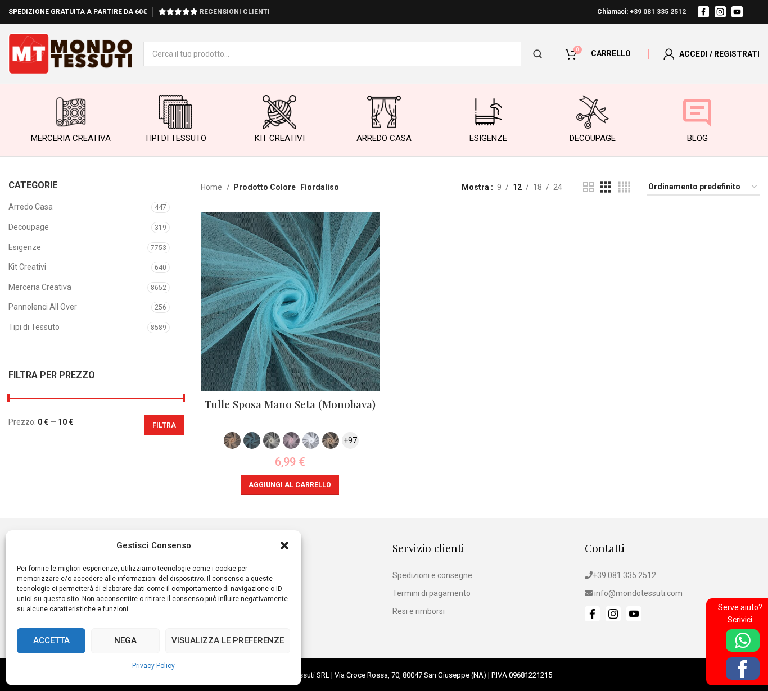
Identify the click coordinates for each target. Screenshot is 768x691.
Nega (125, 640)
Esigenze (24, 247)
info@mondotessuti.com (638, 593)
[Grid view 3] (605, 187)
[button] (284, 545)
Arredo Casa (30, 206)
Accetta (51, 640)
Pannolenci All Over (42, 306)
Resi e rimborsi (418, 611)
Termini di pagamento (431, 593)
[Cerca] (537, 54)
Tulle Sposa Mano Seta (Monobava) (290, 404)
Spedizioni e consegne (432, 575)
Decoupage (28, 226)
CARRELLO (611, 53)
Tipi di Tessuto (34, 326)
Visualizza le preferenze (227, 640)
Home (212, 187)
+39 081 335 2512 (658, 12)
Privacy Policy (153, 666)
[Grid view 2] (588, 187)
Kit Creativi (27, 266)
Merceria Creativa (39, 287)
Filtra (164, 425)
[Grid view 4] (624, 187)
